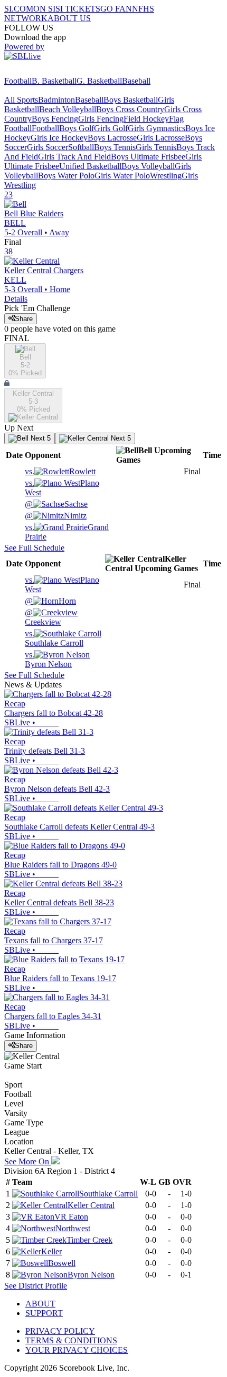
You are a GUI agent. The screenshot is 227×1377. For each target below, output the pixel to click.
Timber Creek (89, 1239)
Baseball (136, 80)
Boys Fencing (55, 118)
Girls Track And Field (74, 156)
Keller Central (91, 1205)
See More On (27, 1161)
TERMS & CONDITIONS (71, 1340)
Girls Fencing (101, 118)
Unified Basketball (90, 166)
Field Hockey (146, 118)
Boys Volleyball (148, 166)
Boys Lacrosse (112, 137)
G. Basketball (99, 80)
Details (15, 298)
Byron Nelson (48, 659)
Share (24, 319)
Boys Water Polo (66, 175)
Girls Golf (111, 128)
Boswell (61, 1263)
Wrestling (166, 175)
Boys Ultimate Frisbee (148, 156)
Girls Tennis (156, 147)
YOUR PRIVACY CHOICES (76, 1349)
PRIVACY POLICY (60, 1330)
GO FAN (116, 8)
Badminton (56, 99)
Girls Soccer (47, 147)
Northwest (72, 1228)
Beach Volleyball (67, 109)
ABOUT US (69, 18)
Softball (81, 147)
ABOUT (40, 1303)
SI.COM (18, 8)
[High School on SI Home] (45, 71)
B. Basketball (54, 80)
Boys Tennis (115, 147)
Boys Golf (76, 128)
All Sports (21, 99)
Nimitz (56, 515)
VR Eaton (71, 1216)
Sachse (56, 504)
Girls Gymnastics (156, 128)
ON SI (44, 8)
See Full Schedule (34, 547)
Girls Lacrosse (161, 137)
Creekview (43, 617)
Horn (50, 600)
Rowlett (60, 471)
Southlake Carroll (54, 638)
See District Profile (35, 1285)
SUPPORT (44, 1313)
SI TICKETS (77, 8)
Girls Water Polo (122, 175)
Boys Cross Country (130, 109)
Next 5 (40, 438)
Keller (51, 1251)
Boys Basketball (130, 99)
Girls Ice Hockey (59, 137)
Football (18, 80)
